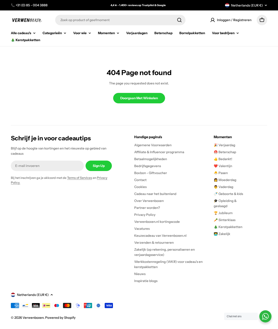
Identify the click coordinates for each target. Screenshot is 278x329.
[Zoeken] (179, 20)
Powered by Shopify (60, 318)
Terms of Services (79, 178)
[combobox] (120, 20)
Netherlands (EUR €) (247, 5)
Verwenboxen (33, 318)
